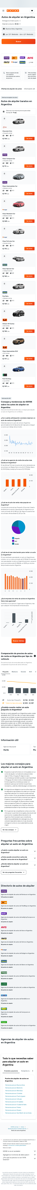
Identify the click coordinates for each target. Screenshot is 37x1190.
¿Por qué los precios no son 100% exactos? (14, 1158)
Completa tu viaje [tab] (27, 1071)
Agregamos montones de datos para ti (16, 1155)
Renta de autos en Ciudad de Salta (15, 1104)
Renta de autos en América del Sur (17, 1128)
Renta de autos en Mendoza (13, 1091)
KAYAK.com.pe (14, 1127)
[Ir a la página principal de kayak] (13, 10)
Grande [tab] (23, 672)
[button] (3, 10)
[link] (19, 640)
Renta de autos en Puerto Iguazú (15, 1096)
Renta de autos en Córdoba (13, 1093)
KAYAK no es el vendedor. (11, 1151)
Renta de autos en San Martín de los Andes (18, 1113)
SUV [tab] (30, 672)
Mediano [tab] (15, 672)
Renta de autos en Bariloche (13, 1088)
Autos (22, 1127)
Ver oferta (29, 138)
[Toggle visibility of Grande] (15, 544)
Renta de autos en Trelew (13, 1107)
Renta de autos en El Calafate (14, 1102)
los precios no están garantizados (17, 1145)
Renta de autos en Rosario (13, 1110)
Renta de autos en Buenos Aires (15, 1085)
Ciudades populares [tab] (11, 1071)
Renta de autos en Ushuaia (13, 1099)
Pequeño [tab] (6, 672)
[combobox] (12, 21)
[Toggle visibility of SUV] (14, 541)
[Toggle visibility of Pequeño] (16, 538)
